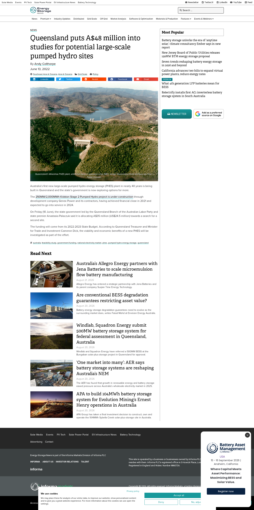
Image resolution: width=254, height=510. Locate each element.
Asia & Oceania (65, 74)
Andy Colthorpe (45, 64)
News (33, 30)
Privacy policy (133, 491)
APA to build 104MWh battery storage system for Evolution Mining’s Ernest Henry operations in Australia (114, 399)
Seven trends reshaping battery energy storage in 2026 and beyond (192, 63)
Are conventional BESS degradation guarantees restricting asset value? (112, 297)
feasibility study (49, 243)
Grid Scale (82, 74)
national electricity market (89, 243)
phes (104, 243)
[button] (42, 79)
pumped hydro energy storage (122, 243)
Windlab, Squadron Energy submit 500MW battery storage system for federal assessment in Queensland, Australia (111, 334)
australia (37, 243)
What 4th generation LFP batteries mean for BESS (190, 85)
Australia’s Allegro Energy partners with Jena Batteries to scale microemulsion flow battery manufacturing (117, 269)
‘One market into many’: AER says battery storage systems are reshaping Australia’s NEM (115, 368)
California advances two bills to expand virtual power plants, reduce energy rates (192, 72)
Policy (95, 74)
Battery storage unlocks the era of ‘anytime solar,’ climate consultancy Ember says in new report (191, 43)
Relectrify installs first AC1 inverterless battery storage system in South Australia (192, 94)
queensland (143, 243)
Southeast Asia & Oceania (45, 74)
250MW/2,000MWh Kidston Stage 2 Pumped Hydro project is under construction (84, 197)
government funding (66, 243)
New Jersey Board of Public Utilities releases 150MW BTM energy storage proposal (191, 54)
